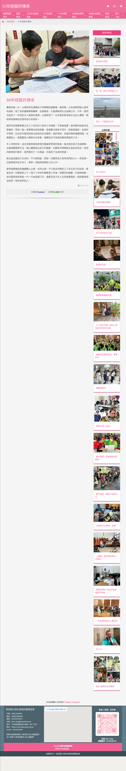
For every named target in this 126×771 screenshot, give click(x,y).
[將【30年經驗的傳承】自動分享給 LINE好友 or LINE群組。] (56, 192)
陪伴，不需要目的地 (105, 121)
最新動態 (11, 21)
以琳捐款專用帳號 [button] (78, 15)
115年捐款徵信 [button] (47, 15)
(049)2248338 (17, 716)
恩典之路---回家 (103, 426)
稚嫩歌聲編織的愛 (104, 295)
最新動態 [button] (18, 15)
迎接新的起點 (102, 61)
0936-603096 (17, 714)
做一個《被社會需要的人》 (107, 91)
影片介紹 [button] (117, 15)
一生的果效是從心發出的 (107, 621)
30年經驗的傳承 (103, 202)
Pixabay (67, 702)
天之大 (99, 649)
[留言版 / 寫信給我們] (114, 6)
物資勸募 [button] (107, 15)
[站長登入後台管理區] (121, 6)
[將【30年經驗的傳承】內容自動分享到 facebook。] (37, 192)
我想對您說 (101, 265)
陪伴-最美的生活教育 (105, 686)
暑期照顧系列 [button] (7, 15)
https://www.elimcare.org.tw (23, 727)
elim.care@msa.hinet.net (21, 722)
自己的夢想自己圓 (104, 233)
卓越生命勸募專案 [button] (94, 15)
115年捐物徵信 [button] (62, 15)
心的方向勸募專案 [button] (32, 15)
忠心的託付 (101, 172)
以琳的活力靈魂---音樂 (106, 526)
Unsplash (76, 702)
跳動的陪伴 (101, 388)
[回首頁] (108, 6)
